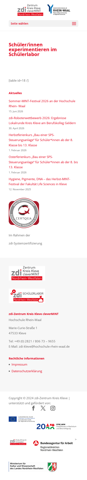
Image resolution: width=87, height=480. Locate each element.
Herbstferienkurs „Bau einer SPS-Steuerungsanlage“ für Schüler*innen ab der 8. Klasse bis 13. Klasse (41, 140)
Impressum (19, 364)
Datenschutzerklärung (27, 371)
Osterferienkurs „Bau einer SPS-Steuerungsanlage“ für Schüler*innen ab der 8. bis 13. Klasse (43, 162)
